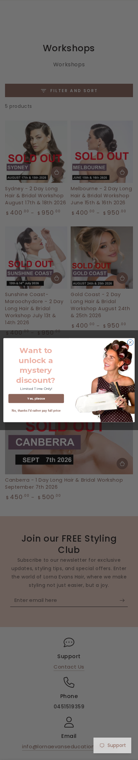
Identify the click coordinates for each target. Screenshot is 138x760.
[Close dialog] (130, 342)
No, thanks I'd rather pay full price (36, 410)
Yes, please (36, 398)
